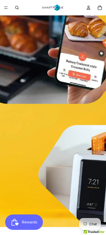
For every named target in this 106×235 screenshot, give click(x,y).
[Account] (88, 7)
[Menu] (6, 8)
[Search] (17, 7)
